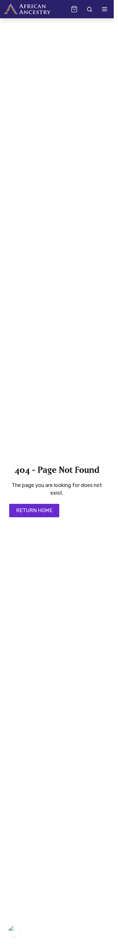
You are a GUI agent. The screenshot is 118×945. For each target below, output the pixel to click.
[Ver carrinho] (74, 9)
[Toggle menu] (104, 9)
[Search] (89, 9)
